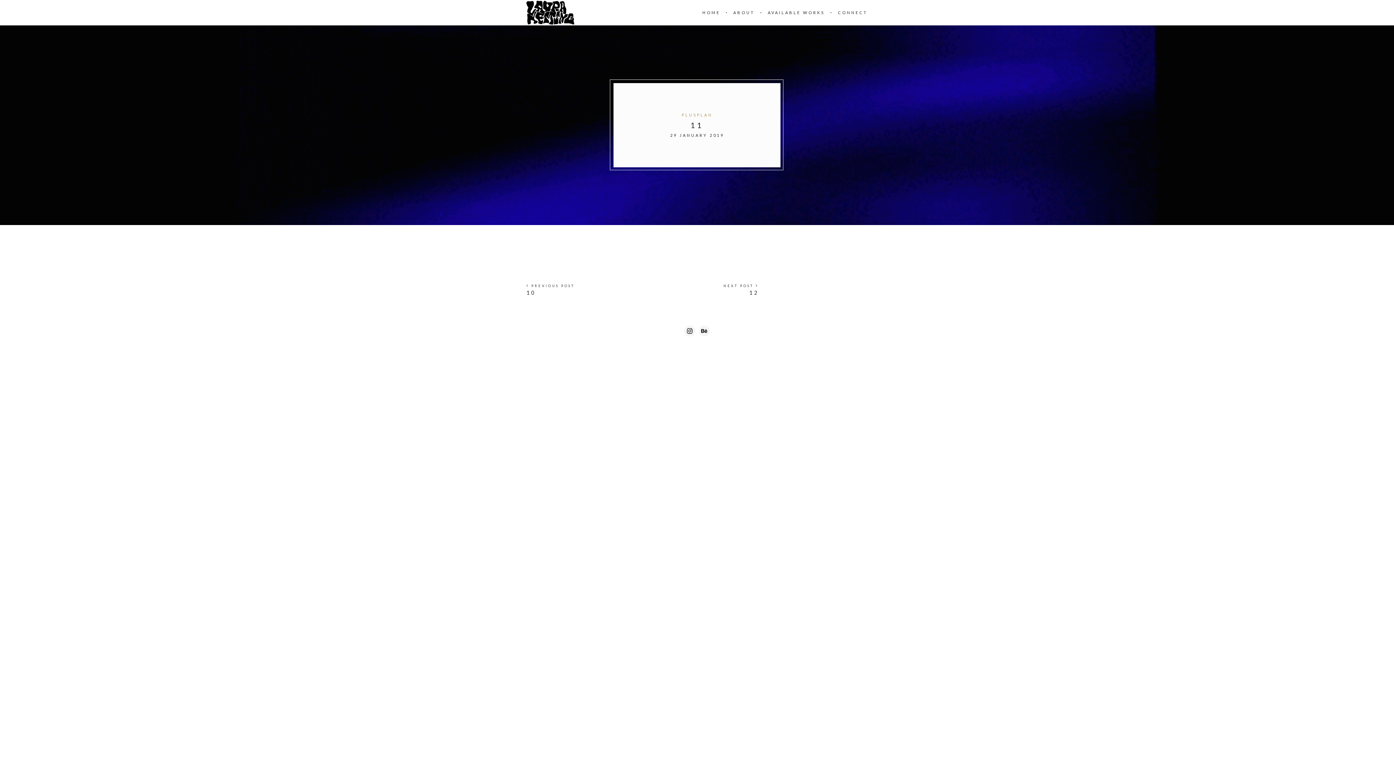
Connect (853, 12)
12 (754, 292)
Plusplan (697, 115)
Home (711, 12)
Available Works (796, 12)
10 (531, 292)
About (744, 12)
